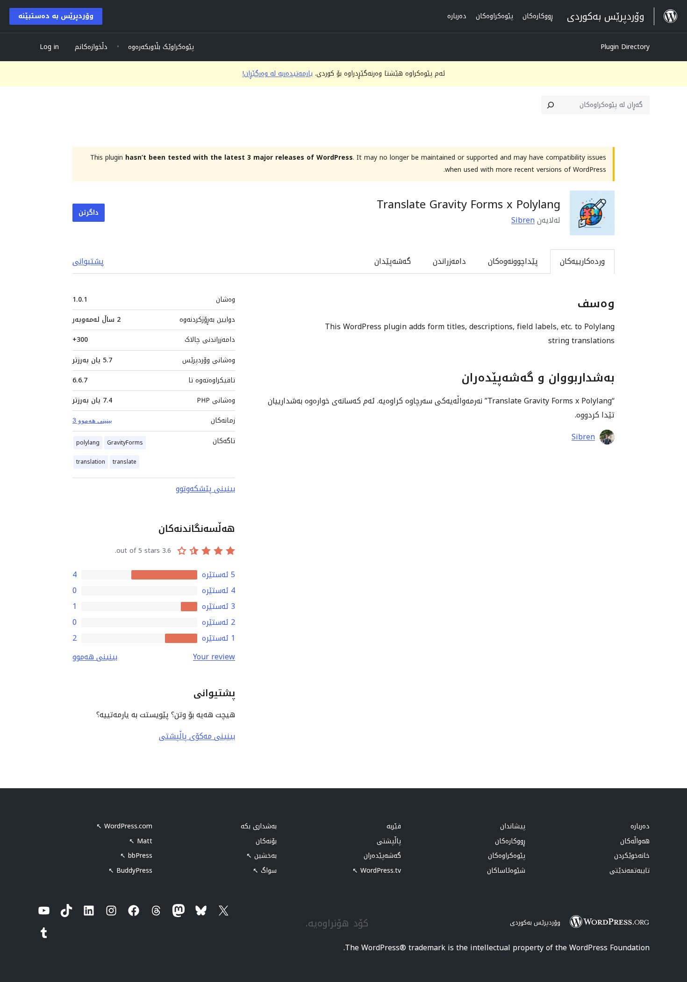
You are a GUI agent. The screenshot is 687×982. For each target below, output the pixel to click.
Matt (140, 841)
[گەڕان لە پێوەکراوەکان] (550, 105)
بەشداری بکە (259, 826)
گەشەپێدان (392, 261)
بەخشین (261, 855)
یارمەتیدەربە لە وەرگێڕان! (278, 73)
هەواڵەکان (635, 841)
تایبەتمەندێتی (629, 870)
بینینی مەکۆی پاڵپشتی (197, 736)
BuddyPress (130, 870)
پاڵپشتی (389, 841)
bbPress (136, 855)
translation (90, 462)
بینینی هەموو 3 (92, 420)
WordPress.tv (376, 870)
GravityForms (125, 443)
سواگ (265, 870)
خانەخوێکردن (632, 855)
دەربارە (640, 826)
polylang (88, 443)
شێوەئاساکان (506, 870)
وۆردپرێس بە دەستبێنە (55, 16)
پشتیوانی (88, 261)
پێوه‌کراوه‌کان (506, 855)
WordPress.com (124, 826)
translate (124, 462)
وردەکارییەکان (582, 261)
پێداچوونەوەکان (513, 261)
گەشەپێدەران (382, 855)
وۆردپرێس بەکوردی (535, 922)
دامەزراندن (449, 261)
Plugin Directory (625, 47)
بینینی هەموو (94, 657)
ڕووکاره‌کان (510, 841)
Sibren (523, 220)
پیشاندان (512, 826)
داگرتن (89, 212)
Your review (214, 657)
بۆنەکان (266, 841)
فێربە (393, 826)
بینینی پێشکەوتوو (205, 488)
